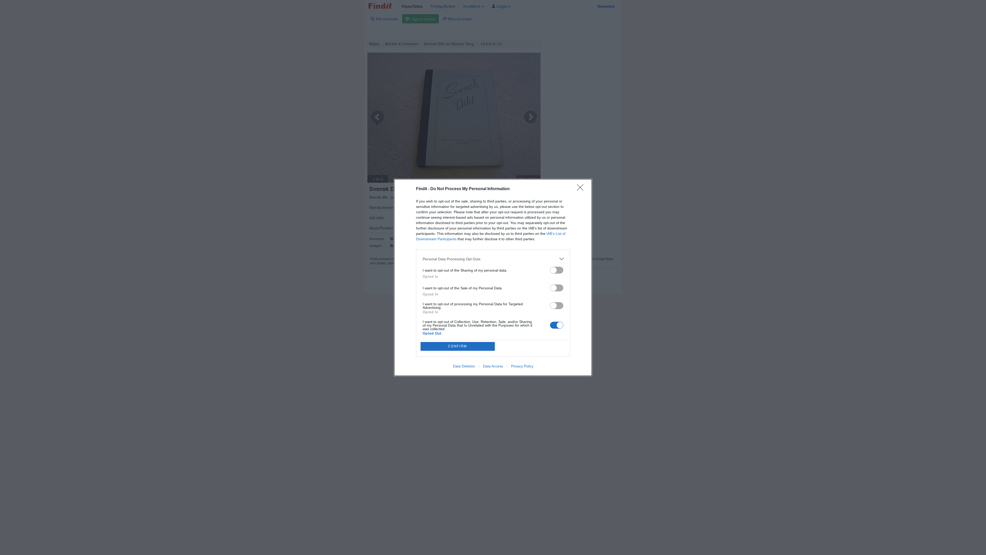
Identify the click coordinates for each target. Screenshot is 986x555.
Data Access (493, 366)
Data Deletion (464, 366)
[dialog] (493, 277)
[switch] (556, 270)
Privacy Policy (522, 366)
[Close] (582, 189)
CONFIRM (457, 346)
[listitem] (493, 259)
